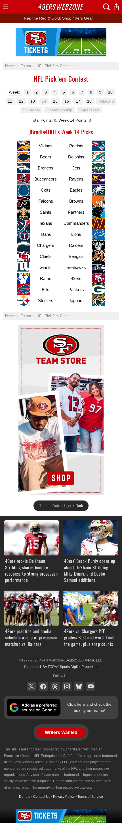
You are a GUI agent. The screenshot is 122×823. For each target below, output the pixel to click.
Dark (79, 506)
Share (116, 7)
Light (68, 506)
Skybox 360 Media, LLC (84, 660)
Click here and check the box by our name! (89, 707)
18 (89, 101)
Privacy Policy (64, 797)
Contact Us (41, 797)
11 (10, 101)
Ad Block (61, 31)
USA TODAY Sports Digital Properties (68, 667)
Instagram (66, 686)
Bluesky (78, 686)
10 (110, 92)
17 (78, 101)
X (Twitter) (31, 686)
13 (32, 101)
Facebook (43, 686)
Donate (24, 797)
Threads (55, 686)
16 (66, 101)
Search (106, 7)
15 (55, 101)
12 (21, 101)
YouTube (90, 686)
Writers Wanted (61, 732)
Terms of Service (90, 797)
